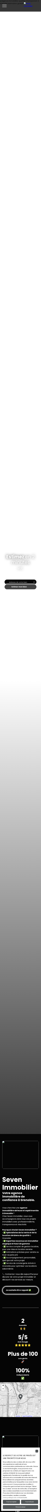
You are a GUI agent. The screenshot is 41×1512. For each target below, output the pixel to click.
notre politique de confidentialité (15, 1498)
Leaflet (18, 1416)
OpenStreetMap (27, 1416)
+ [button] (3, 1385)
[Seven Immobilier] (31, 6)
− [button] (3, 1388)
